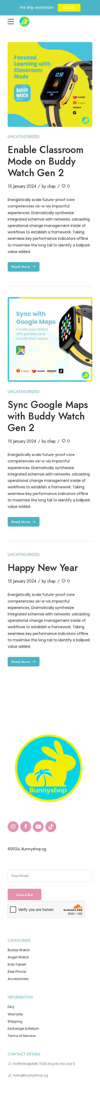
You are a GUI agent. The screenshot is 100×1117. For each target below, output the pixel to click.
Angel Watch (18, 957)
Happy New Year (43, 568)
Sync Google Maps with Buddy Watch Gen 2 (48, 416)
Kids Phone (17, 971)
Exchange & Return (23, 1028)
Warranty (15, 1014)
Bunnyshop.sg (34, 849)
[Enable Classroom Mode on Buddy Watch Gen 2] (50, 84)
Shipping (15, 1021)
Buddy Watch (19, 950)
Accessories (18, 978)
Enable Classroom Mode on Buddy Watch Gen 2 (46, 161)
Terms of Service (22, 1035)
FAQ (11, 1007)
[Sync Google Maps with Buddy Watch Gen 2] (50, 339)
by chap (49, 186)
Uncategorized (24, 136)
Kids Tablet (17, 964)
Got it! (69, 8)
